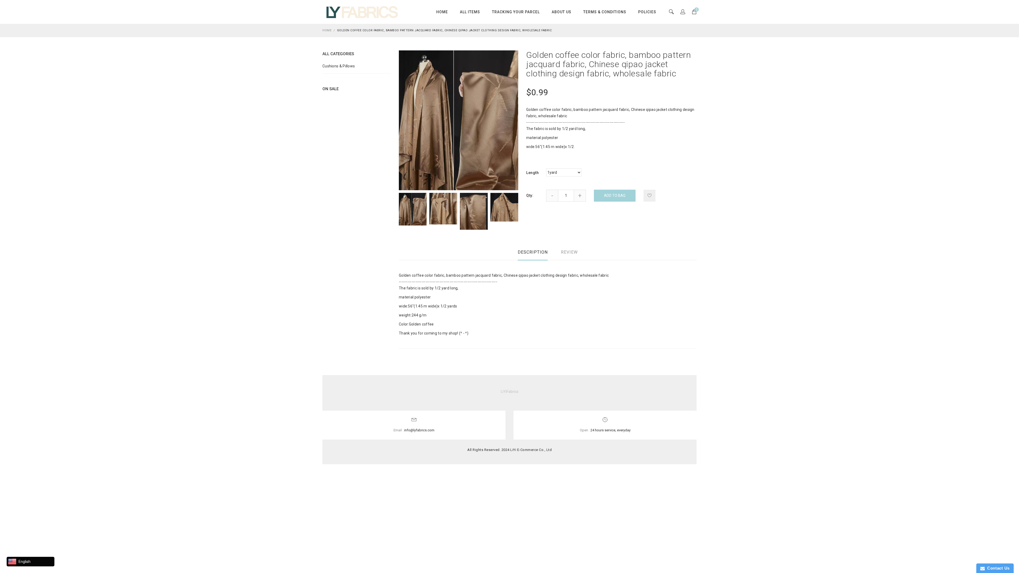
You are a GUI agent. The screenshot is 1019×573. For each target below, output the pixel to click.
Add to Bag (614, 195)
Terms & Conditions (604, 12)
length (532, 173)
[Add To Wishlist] (649, 196)
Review (569, 252)
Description (533, 252)
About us (561, 12)
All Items (470, 12)
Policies (647, 12)
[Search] (682, 12)
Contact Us (997, 568)
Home (442, 12)
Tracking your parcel (516, 12)
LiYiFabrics (510, 391)
